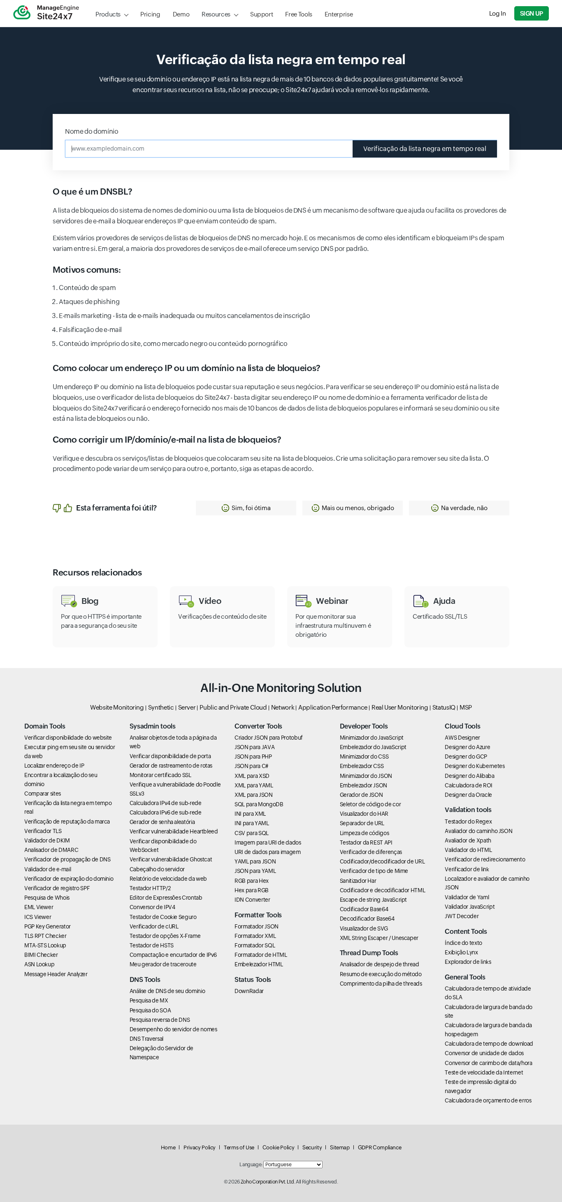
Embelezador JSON (363, 785)
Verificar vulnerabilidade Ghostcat (171, 859)
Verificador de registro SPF (57, 888)
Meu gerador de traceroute (163, 964)
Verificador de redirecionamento (485, 859)
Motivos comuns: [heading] (87, 270)
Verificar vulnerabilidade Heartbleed (174, 831)
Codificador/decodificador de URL (382, 861)
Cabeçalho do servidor (157, 869)
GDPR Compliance (380, 1147)
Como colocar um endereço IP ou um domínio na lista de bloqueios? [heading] (186, 368)
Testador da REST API (366, 842)
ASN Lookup (39, 964)
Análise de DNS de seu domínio (167, 991)
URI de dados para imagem (267, 852)
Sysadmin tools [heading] (153, 726)
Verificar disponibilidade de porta (170, 756)
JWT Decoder (461, 916)
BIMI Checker (41, 954)
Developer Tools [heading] (364, 726)
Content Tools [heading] (466, 931)
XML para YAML (254, 785)
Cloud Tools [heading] (462, 726)
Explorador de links (468, 961)
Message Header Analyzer (56, 974)
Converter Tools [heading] (258, 726)
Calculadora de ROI (468, 785)
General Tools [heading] (465, 977)
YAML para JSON (255, 861)
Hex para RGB (252, 890)
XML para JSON (253, 794)
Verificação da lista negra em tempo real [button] (424, 149)
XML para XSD (252, 776)
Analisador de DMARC (51, 850)
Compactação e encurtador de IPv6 (173, 954)
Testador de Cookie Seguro (163, 917)
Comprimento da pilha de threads (381, 983)
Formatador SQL (255, 945)
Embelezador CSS (362, 766)
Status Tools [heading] (253, 980)
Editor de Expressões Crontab (166, 897)
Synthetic (161, 707)
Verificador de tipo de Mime (374, 871)
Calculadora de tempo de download (489, 1043)
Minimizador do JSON (366, 776)
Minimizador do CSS (364, 756)
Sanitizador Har (358, 880)
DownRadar (249, 991)
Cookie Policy (278, 1147)
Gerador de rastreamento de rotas (171, 765)
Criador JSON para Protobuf (269, 737)
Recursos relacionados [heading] (97, 573)
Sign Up (531, 13)
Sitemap (339, 1147)
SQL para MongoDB (259, 804)
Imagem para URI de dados (268, 842)
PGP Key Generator (47, 926)
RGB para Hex (252, 880)
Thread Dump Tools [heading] (369, 953)
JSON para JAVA (254, 747)
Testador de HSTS (152, 945)
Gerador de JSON (361, 794)
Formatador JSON (257, 926)
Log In (497, 13)
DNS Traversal (146, 1038)
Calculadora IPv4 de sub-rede (166, 803)
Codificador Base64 (364, 909)
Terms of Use (239, 1147)
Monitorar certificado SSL (160, 775)
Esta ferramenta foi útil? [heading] (116, 508)
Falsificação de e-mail (90, 330)
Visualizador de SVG (364, 928)
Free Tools (298, 14)
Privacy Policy (199, 1147)
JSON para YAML (255, 871)
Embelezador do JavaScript (373, 747)
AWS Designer (462, 737)
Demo (181, 14)
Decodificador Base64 (367, 918)
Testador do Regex (468, 821)
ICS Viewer (37, 917)
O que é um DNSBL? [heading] (92, 192)
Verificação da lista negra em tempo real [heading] (281, 59)
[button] (246, 508)
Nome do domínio (91, 131)
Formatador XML (255, 936)
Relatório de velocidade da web (168, 878)
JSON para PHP (253, 756)
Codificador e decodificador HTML (382, 890)
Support (261, 14)
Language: (250, 1164)
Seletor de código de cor (370, 804)
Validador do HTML (468, 850)
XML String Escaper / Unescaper (379, 938)
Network (282, 707)
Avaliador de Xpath (468, 840)
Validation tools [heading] (468, 810)
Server (187, 707)
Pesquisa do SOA (150, 1010)
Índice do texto (463, 943)
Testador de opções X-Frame (165, 936)
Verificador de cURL (154, 926)
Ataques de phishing (89, 302)
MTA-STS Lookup (45, 945)
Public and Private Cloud (233, 707)
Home (168, 1147)
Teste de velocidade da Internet (484, 1072)
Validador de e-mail (47, 869)
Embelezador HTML (259, 964)
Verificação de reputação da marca (67, 821)
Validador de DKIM (47, 840)
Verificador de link (467, 869)
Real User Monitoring (400, 707)
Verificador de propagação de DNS (67, 859)
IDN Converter (252, 899)
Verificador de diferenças (371, 852)
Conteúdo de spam (87, 288)
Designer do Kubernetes (474, 766)
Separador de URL (362, 823)
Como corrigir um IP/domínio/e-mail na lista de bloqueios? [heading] (167, 440)
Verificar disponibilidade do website (68, 737)
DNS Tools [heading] (145, 980)
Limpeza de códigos (364, 833)
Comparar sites (42, 793)
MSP (466, 707)
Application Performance (332, 707)
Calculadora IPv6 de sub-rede (166, 812)
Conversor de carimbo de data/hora (488, 1063)
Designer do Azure (467, 747)
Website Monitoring (117, 707)
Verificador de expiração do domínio (68, 878)
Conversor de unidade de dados (484, 1053)
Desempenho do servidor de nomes (173, 1029)
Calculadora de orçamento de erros (488, 1100)
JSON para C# (251, 766)
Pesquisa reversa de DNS (160, 1019)
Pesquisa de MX (149, 1000)
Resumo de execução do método (381, 974)
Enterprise (339, 14)
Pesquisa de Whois (47, 897)
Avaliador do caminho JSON (478, 831)
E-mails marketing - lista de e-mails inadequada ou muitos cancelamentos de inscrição (184, 316)
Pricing (150, 14)
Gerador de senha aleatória (162, 822)
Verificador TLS (43, 831)
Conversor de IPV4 (152, 907)
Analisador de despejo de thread (379, 964)
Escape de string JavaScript (373, 899)
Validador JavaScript (470, 906)
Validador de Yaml (467, 897)
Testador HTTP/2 (150, 888)
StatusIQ (443, 707)
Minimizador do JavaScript (372, 737)
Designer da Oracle (468, 794)
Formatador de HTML (261, 954)
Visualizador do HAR (364, 813)
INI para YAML (252, 823)
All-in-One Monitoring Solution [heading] (280, 687)
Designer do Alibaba (469, 776)
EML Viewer (38, 907)
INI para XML (250, 813)
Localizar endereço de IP (54, 765)
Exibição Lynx (461, 952)
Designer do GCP (466, 756)
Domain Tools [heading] (44, 726)
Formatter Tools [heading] (258, 915)
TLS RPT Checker (45, 936)
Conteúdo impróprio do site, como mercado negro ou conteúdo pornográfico (173, 344)
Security (312, 1147)
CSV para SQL (252, 833)
